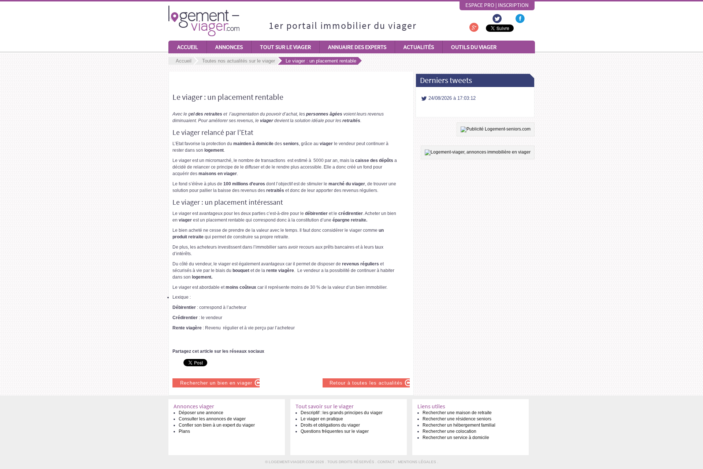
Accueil (187, 46)
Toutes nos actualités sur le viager (238, 61)
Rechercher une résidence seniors (457, 418)
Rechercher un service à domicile (456, 437)
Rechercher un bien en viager (216, 383)
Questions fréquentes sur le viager (335, 431)
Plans (184, 431)
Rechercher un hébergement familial (459, 425)
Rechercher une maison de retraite (457, 412)
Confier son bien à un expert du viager (217, 425)
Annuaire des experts (357, 46)
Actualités (418, 46)
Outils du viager (473, 46)
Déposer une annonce (201, 412)
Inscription (513, 5)
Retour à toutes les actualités (366, 383)
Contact (386, 462)
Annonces (229, 46)
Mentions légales (417, 462)
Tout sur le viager (285, 46)
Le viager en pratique (322, 418)
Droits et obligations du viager (330, 425)
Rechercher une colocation (449, 431)
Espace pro (479, 5)
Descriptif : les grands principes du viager (342, 412)
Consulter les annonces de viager (212, 418)
